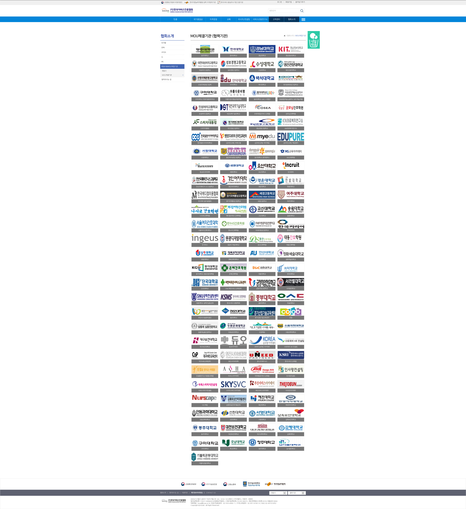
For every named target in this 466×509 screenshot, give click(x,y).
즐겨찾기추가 (300, 2)
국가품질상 (198, 19)
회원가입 (289, 2)
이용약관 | (186, 492)
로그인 (279, 2)
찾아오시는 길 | (175, 492)
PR (162, 62)
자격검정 (213, 19)
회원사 (164, 71)
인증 (175, 19)
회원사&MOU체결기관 (169, 66)
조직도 (163, 52)
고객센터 (276, 19)
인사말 (163, 43)
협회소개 (291, 19)
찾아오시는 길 (166, 79)
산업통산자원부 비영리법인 (173, 2)
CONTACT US (211, 492)
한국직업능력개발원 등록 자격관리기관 (203, 2)
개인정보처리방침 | (198, 492)
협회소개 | (164, 492)
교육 (229, 19)
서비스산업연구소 (260, 19)
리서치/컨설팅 (244, 19)
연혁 (163, 47)
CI (162, 57)
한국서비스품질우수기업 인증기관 (232, 2)
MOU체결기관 (167, 75)
